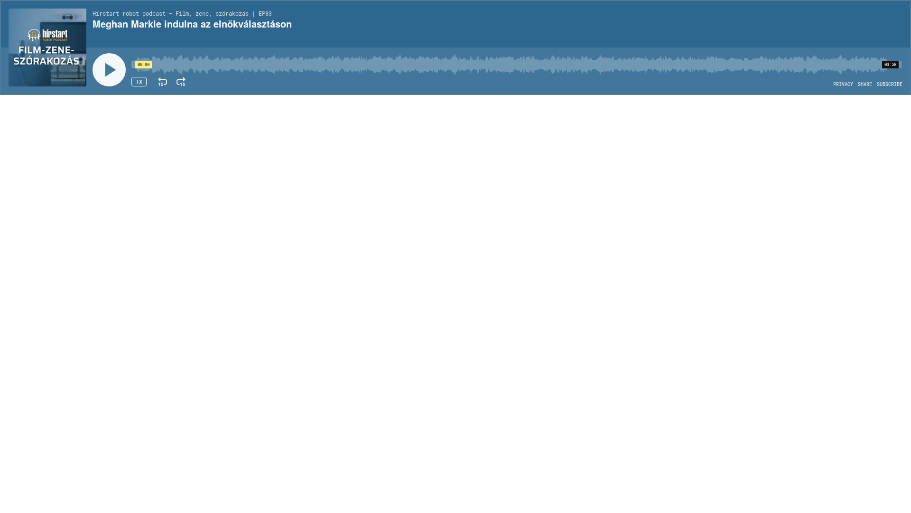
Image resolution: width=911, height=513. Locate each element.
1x (139, 81)
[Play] (109, 69)
